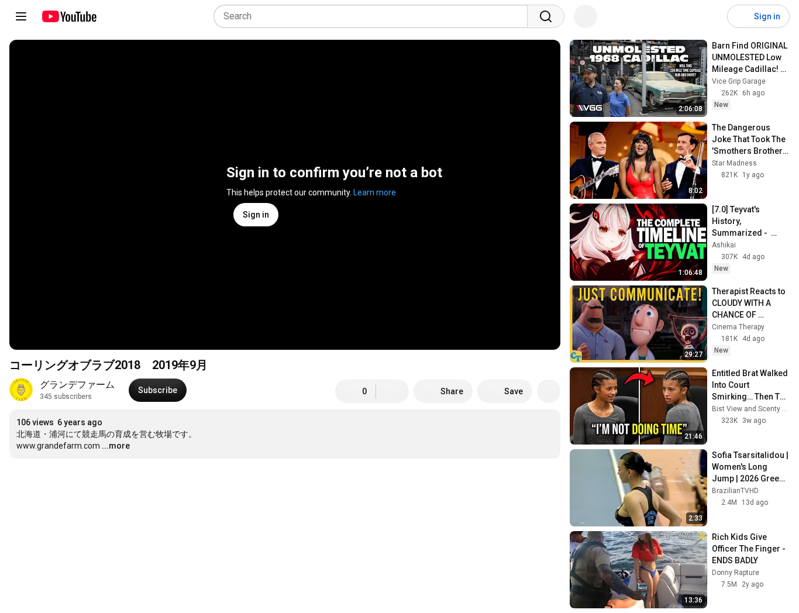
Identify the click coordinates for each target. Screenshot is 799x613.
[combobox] (374, 16)
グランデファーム (77, 384)
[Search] (545, 16)
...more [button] (116, 445)
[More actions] (548, 391)
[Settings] (711, 16)
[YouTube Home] (69, 16)
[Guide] (21, 16)
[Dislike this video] (392, 391)
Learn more (374, 192)
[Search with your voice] (585, 16)
